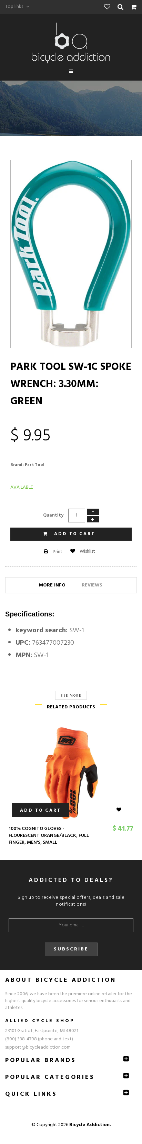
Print (57, 552)
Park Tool (34, 464)
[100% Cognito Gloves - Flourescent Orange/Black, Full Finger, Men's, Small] (71, 773)
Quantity (53, 515)
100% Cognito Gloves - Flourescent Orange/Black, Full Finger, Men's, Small (49, 835)
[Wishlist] (107, 7)
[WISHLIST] (123, 810)
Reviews (92, 585)
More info (52, 585)
